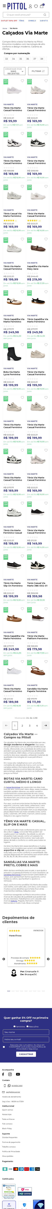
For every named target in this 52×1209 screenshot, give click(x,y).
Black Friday (7, 1129)
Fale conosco (7, 1124)
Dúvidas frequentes (9, 1137)
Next (48, 959)
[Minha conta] (34, 6)
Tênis (21, 21)
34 (13, 58)
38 (41, 58)
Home (5, 28)
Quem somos (7, 1110)
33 (6, 58)
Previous (3, 959)
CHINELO (32, 21)
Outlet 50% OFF (9, 21)
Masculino (33, 1026)
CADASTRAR (26, 1054)
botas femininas (13, 787)
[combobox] (26, 15)
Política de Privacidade (11, 1152)
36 (27, 58)
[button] (25, 53)
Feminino (20, 1026)
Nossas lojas (6, 1114)
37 (34, 58)
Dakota (14, 901)
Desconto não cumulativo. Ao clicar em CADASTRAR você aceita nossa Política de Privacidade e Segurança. (27, 1047)
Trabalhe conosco (9, 1147)
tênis (16, 832)
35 (20, 58)
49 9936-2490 (17, 1086)
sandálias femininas (12, 875)
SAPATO (44, 21)
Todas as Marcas (8, 1119)
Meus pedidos (7, 1156)
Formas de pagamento (11, 1142)
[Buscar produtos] (45, 15)
